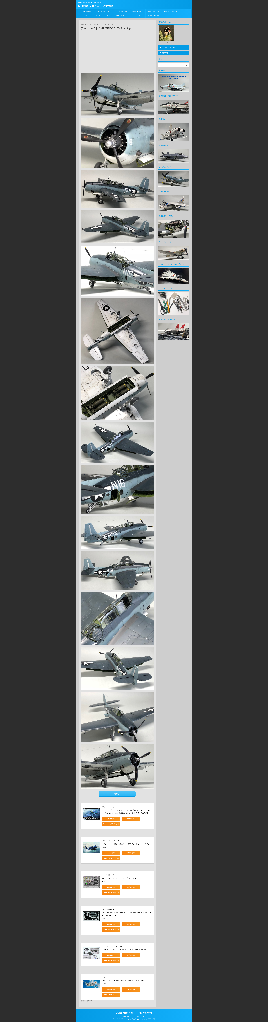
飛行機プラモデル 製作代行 (103, 16)
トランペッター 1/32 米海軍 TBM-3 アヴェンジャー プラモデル (126, 844)
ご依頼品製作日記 (86, 11)
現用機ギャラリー (103, 11)
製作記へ (117, 794)
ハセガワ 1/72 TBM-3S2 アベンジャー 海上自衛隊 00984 (123, 980)
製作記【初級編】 (137, 11)
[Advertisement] (117, 53)
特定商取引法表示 (153, 15)
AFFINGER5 (151, 1019)
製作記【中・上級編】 (154, 11)
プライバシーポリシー (137, 15)
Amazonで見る (111, 818)
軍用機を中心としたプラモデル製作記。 (134, 1016)
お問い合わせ (120, 15)
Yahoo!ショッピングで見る (111, 824)
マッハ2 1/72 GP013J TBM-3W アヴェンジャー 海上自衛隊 (124, 949)
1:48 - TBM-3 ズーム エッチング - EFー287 (119, 878)
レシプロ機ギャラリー (121, 11)
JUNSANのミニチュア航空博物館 (95, 6)
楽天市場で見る (131, 818)
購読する (165, 53)
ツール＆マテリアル (87, 15)
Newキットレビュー (170, 11)
